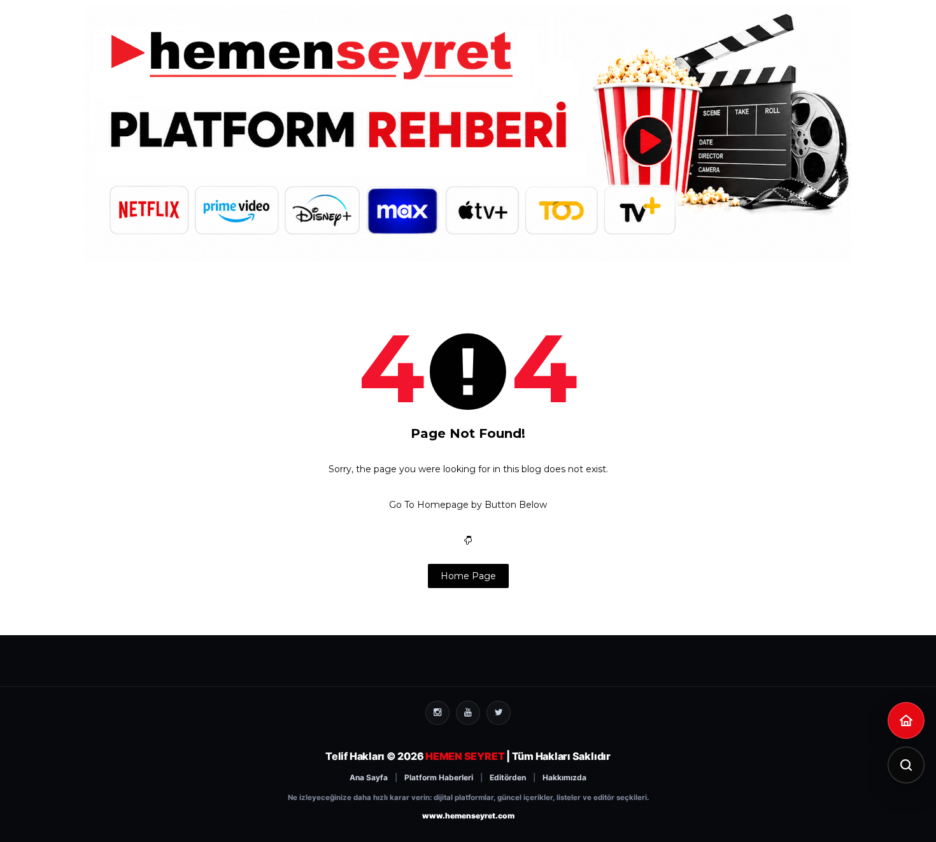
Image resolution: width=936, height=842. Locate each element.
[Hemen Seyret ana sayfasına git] (906, 720)
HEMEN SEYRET (464, 756)
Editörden (508, 777)
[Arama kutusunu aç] (906, 765)
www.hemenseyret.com (468, 815)
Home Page (468, 576)
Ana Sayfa (369, 777)
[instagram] (437, 713)
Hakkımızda (564, 777)
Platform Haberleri (438, 777)
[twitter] (498, 713)
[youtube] (468, 713)
